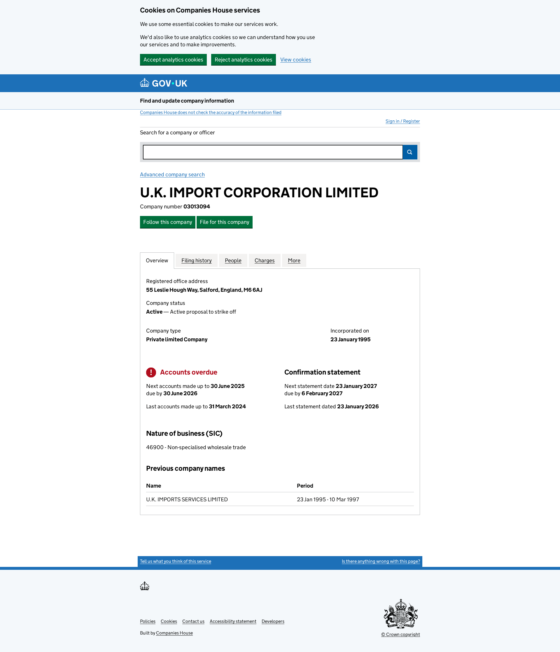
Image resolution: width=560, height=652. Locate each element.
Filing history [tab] (196, 260)
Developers (273, 621)
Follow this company (167, 222)
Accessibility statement (233, 621)
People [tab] (233, 260)
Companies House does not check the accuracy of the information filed (210, 112)
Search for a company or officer (177, 132)
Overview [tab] (157, 260)
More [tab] (294, 260)
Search (410, 152)
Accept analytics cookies (173, 59)
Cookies (169, 621)
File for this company (224, 222)
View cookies (295, 59)
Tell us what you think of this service (175, 561)
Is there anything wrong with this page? (381, 561)
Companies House (174, 633)
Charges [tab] (265, 260)
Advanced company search (172, 174)
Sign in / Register (403, 121)
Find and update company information (187, 100)
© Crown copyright (400, 634)
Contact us (193, 621)
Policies (147, 621)
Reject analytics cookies (243, 59)
